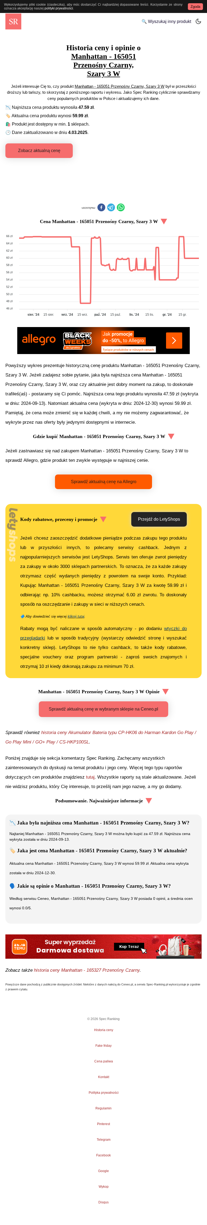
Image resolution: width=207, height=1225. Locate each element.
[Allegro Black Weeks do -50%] (103, 340)
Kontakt (103, 1077)
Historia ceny (103, 1030)
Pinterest (103, 1124)
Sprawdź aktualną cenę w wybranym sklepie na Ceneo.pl (103, 709)
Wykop (104, 1187)
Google (103, 1171)
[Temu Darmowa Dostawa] (103, 946)
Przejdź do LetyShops (159, 519)
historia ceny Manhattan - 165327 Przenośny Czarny (87, 970)
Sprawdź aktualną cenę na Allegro (103, 481)
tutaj (90, 777)
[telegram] (111, 208)
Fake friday (103, 1046)
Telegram (103, 1140)
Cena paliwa (103, 1061)
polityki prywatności (58, 8)
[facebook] (101, 208)
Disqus (103, 1202)
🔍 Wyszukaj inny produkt (166, 21)
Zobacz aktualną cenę (39, 150)
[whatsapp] (121, 208)
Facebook (103, 1155)
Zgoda (195, 7)
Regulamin (103, 1108)
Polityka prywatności (104, 1093)
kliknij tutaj (76, 616)
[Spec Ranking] (13, 21)
